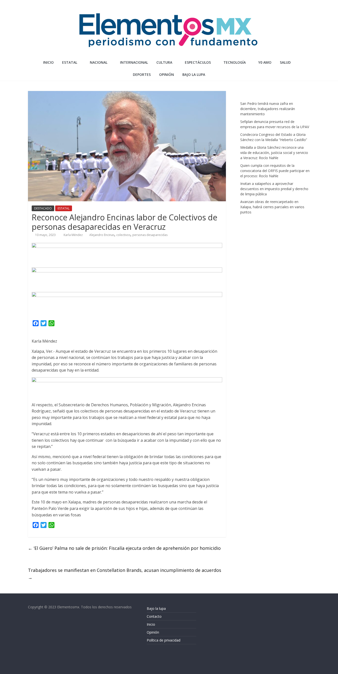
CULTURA (164, 62)
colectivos (123, 235)
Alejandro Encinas (101, 235)
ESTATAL (69, 62)
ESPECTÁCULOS (198, 62)
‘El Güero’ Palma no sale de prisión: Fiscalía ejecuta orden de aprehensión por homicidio (124, 548)
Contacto (154, 616)
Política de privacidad (163, 640)
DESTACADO (43, 208)
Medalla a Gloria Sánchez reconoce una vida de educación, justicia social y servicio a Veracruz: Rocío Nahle (274, 152)
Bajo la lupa (193, 74)
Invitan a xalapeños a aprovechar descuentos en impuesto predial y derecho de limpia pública (274, 188)
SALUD (285, 62)
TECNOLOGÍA (234, 62)
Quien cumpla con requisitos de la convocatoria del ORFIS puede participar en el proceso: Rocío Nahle (275, 170)
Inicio (48, 62)
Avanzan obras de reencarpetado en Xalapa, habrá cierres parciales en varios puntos (272, 206)
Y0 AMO (264, 62)
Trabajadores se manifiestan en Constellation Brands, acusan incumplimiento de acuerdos (125, 573)
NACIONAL (98, 62)
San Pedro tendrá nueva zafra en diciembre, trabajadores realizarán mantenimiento (267, 108)
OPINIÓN (166, 74)
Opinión (153, 632)
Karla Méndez (73, 235)
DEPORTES (142, 74)
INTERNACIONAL (134, 62)
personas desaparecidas (150, 235)
